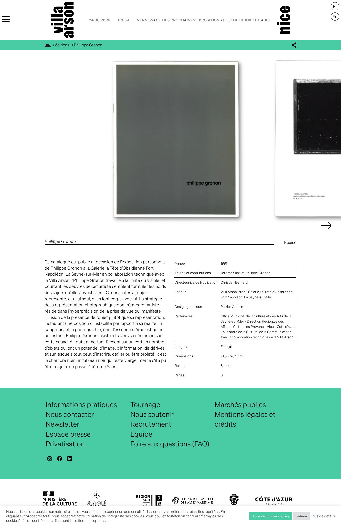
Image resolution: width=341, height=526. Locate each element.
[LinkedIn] (70, 459)
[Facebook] (60, 459)
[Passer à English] (335, 16)
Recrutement (150, 423)
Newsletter (62, 423)
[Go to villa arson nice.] (48, 44)
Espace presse (68, 433)
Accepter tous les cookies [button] (270, 516)
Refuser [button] (301, 516)
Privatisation (65, 443)
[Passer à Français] (335, 6)
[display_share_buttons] (294, 45)
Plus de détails (323, 516)
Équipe (141, 433)
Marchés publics (240, 404)
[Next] (326, 230)
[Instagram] (50, 459)
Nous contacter (70, 414)
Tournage (145, 404)
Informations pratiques (81, 404)
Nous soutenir (152, 414)
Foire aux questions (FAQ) (169, 443)
